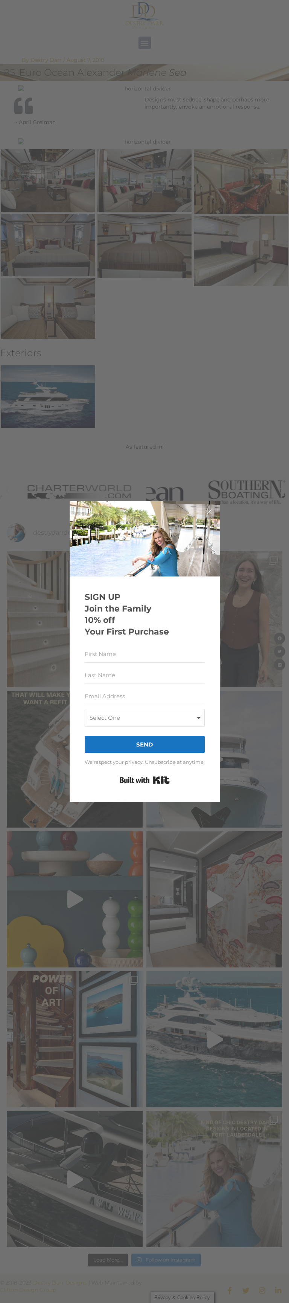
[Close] (209, 511)
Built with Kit (145, 780)
